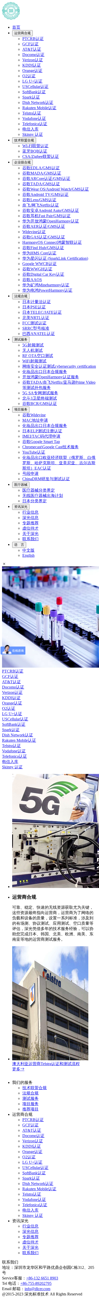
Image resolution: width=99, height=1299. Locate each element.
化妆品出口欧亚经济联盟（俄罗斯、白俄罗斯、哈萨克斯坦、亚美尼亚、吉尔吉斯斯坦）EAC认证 (58, 462)
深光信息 (30, 517)
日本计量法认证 (36, 302)
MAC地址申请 (35, 420)
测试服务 (20, 339)
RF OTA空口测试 (37, 356)
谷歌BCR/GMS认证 (39, 403)
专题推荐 (30, 523)
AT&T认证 (31, 49)
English (28, 555)
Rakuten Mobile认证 (39, 108)
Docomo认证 (33, 54)
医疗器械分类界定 (38, 490)
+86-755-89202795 (36, 1283)
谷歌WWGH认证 (37, 269)
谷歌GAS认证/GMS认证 (43, 237)
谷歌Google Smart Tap (41, 441)
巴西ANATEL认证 (38, 333)
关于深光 (30, 533)
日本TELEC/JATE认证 (42, 312)
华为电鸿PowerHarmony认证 (47, 290)
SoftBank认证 (34, 92)
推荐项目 (30, 1109)
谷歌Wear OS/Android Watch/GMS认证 (55, 189)
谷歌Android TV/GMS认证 (45, 194)
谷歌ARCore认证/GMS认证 (46, 178)
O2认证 (29, 76)
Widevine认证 (34, 232)
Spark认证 (31, 97)
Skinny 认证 (32, 134)
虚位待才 (30, 528)
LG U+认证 (32, 81)
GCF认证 (30, 44)
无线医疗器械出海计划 (42, 495)
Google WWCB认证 (39, 264)
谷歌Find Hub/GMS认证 (43, 248)
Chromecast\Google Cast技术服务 (50, 447)
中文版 (28, 550)
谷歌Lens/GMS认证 (39, 200)
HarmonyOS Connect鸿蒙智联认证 (52, 242)
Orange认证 (32, 70)
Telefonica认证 (34, 124)
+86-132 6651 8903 (42, 1278)
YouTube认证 (33, 452)
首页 (16, 27)
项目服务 (20, 409)
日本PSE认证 (34, 307)
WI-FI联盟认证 (35, 146)
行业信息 (30, 512)
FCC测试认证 (34, 323)
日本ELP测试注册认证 (42, 431)
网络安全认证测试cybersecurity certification (59, 366)
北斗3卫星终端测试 (39, 398)
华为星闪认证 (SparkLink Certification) (55, 258)
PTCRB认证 (33, 38)
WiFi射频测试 (34, 361)
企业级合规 (22, 162)
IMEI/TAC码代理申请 (41, 436)
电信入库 (30, 129)
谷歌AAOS (32, 279)
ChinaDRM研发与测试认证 (46, 479)
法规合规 (20, 296)
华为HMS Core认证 (39, 253)
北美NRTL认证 (35, 318)
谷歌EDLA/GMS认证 (41, 168)
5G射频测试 (33, 345)
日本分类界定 (34, 501)
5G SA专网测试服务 (40, 393)
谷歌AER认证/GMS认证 (43, 226)
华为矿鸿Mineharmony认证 (45, 285)
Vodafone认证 (34, 118)
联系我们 (30, 539)
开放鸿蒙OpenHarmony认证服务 (50, 377)
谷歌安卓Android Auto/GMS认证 (50, 210)
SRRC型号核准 (35, 328)
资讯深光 (20, 507)
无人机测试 (32, 350)
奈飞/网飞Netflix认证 (40, 205)
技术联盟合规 (24, 140)
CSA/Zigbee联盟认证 (40, 156)
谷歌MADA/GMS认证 (41, 173)
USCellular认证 (35, 86)
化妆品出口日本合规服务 (44, 371)
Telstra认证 (31, 113)
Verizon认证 (32, 60)
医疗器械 (20, 485)
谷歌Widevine (34, 415)
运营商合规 (22, 33)
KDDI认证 (31, 65)
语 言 (19, 545)
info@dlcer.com (37, 1289)
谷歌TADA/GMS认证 (41, 184)
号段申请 (30, 473)
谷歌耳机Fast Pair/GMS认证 (46, 216)
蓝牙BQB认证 (34, 151)
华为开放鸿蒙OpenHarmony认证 (50, 221)
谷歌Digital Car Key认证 (43, 274)
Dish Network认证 (37, 102)
